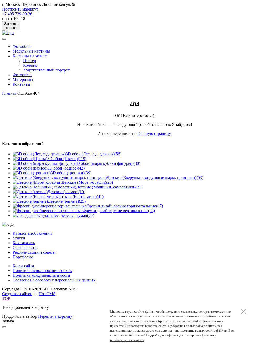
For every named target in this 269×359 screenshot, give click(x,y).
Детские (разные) (67, 201)
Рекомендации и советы (34, 252)
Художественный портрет (46, 70)
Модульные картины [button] (31, 51)
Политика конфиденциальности (41, 275)
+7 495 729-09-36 (17, 14)
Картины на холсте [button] (30, 56)
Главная (9, 93)
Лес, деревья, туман (73, 215)
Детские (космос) (66, 191)
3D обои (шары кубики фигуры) (107, 163)
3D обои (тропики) (71, 173)
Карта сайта (23, 266)
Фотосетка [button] (22, 75)
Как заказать (24, 242)
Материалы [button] (23, 79)
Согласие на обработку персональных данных (54, 280)
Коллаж (30, 65)
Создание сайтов (17, 293)
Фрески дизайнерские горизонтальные (124, 206)
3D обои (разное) (66, 168)
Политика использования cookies (42, 270)
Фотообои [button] (22, 46)
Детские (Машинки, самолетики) (109, 187)
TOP (6, 298)
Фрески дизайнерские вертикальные (118, 210)
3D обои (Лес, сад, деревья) (93, 154)
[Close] (4, 327)
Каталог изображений (32, 233)
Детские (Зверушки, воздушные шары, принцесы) (155, 177)
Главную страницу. (154, 133)
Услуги (19, 238)
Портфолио (23, 257)
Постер (29, 60)
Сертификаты (25, 247)
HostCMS (47, 293)
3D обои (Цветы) (66, 158)
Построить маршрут (20, 9)
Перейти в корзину (55, 316)
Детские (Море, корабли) (87, 182)
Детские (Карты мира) (80, 196)
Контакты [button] (21, 84)
